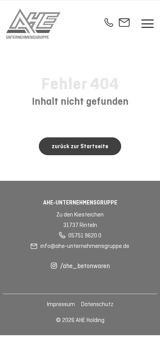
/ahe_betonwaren (85, 266)
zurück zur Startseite (80, 147)
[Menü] (147, 23)
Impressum (61, 304)
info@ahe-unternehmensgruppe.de (84, 246)
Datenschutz (97, 304)
